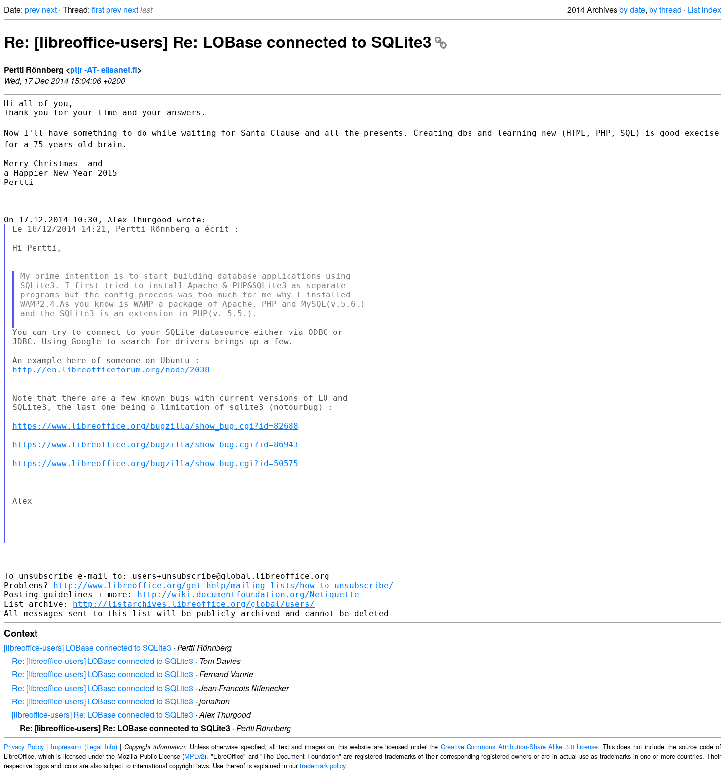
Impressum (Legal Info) (84, 746)
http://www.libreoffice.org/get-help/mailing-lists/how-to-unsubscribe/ (223, 585)
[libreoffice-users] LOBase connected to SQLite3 (87, 647)
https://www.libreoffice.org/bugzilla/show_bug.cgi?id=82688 (155, 426)
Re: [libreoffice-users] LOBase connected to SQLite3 (102, 660)
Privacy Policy (24, 746)
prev (32, 9)
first (98, 9)
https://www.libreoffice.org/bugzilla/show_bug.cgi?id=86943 (155, 444)
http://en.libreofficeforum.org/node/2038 (111, 369)
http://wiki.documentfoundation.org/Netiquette (248, 594)
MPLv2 (194, 756)
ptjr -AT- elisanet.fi (103, 69)
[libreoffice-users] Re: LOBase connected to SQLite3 (102, 714)
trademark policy (322, 765)
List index (704, 9)
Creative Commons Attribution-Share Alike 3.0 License (519, 746)
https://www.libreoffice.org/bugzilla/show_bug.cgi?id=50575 (155, 463)
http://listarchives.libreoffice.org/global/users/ (194, 604)
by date (632, 9)
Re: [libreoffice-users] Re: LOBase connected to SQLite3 (218, 41)
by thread (665, 9)
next (49, 9)
